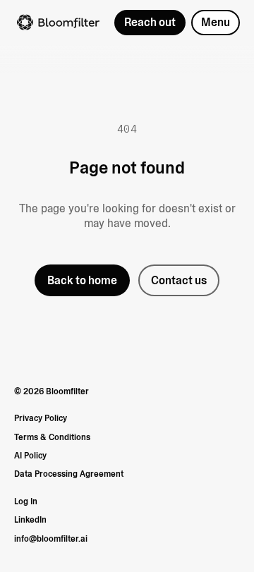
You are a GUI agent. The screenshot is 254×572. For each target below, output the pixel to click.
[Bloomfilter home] (58, 22)
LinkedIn (30, 520)
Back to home (82, 280)
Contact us (179, 280)
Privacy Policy (40, 418)
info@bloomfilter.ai (50, 539)
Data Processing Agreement (68, 474)
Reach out (150, 22)
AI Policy (30, 456)
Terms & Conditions (52, 437)
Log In (25, 501)
